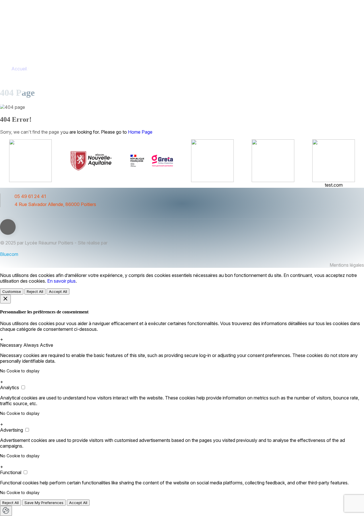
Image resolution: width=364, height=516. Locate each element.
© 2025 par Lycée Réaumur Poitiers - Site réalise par (53, 243)
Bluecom (9, 254)
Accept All (58, 291)
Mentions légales (347, 265)
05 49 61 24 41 (30, 196)
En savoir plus (61, 281)
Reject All (35, 291)
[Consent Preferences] (6, 511)
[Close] (5, 299)
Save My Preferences (43, 502)
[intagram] (12, 216)
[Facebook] (2, 216)
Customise (11, 291)
